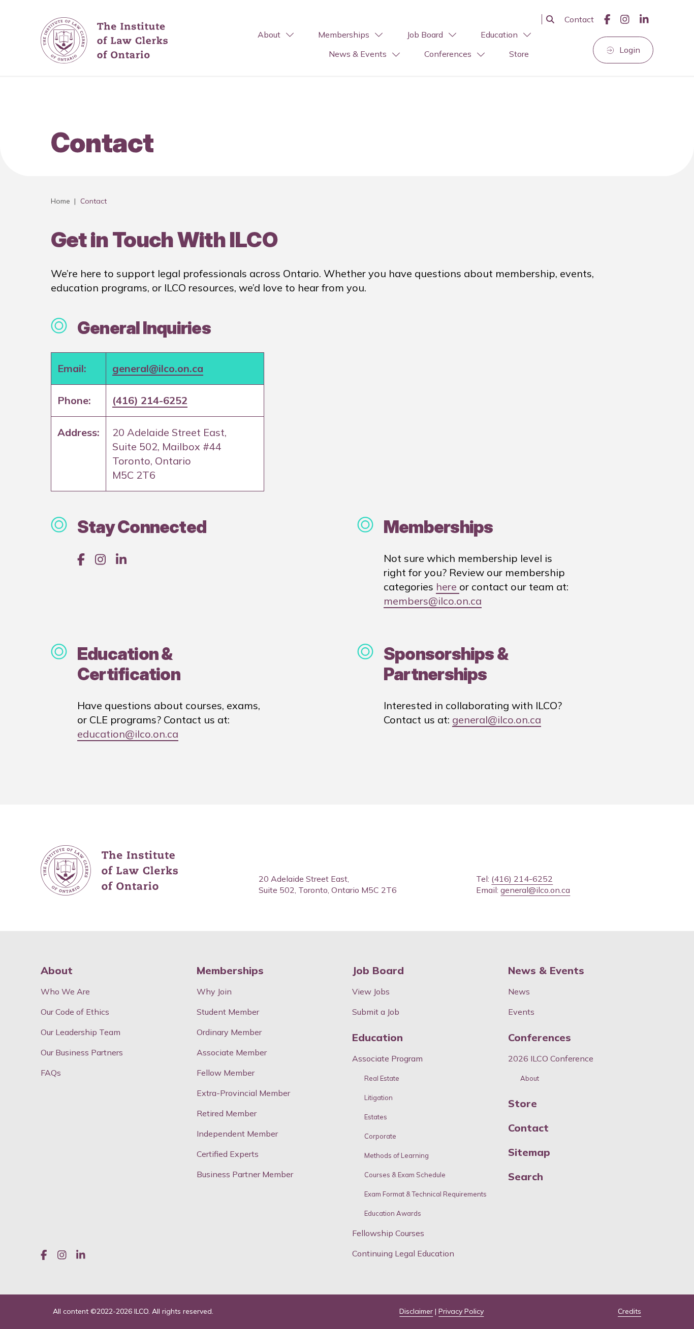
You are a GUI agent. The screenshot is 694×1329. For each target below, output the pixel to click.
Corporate (380, 1136)
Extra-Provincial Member (243, 1093)
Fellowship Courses (388, 1233)
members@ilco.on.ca (433, 600)
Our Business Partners (82, 1052)
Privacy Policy (461, 1311)
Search (525, 1177)
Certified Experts (228, 1154)
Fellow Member (226, 1073)
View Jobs (371, 991)
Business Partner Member (245, 1174)
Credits (629, 1311)
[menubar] (360, 44)
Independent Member (237, 1133)
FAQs (51, 1073)
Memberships (343, 34)
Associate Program (387, 1058)
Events (521, 1012)
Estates (375, 1117)
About (269, 34)
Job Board (425, 34)
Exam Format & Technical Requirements (425, 1194)
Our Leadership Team (80, 1032)
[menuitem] (274, 34)
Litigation (378, 1097)
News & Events (358, 54)
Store (519, 54)
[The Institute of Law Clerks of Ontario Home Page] (104, 40)
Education (499, 34)
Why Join (214, 991)
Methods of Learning (396, 1155)
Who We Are (65, 991)
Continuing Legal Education (404, 1253)
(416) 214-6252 (149, 400)
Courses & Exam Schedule (405, 1175)
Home (60, 201)
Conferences (447, 54)
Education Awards (392, 1213)
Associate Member (232, 1052)
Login (629, 50)
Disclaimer (416, 1311)
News (519, 991)
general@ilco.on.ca (157, 368)
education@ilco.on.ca (127, 733)
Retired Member (227, 1113)
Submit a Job (375, 1012)
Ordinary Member (229, 1032)
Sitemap (529, 1152)
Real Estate (381, 1078)
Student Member (228, 1012)
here (447, 586)
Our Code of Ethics (75, 1012)
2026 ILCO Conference (550, 1058)
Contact (579, 19)
